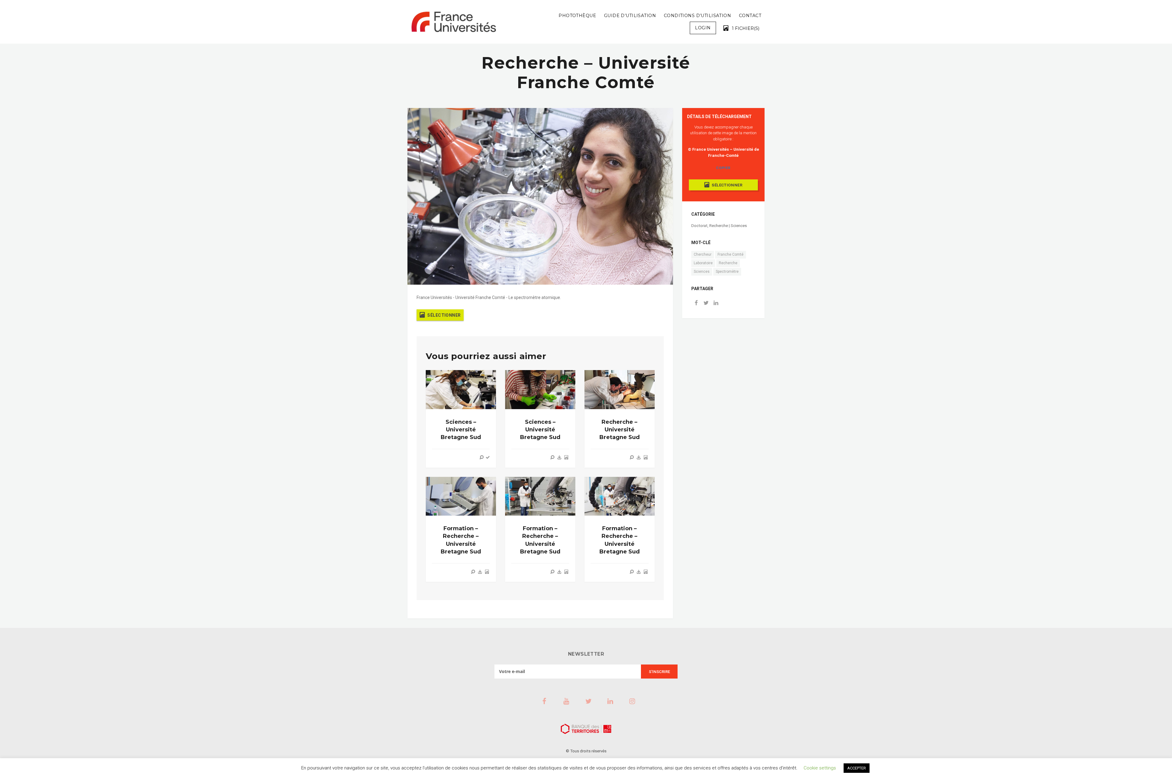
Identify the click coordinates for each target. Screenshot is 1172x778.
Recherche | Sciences (728, 225)
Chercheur (702, 254)
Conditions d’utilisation (697, 15)
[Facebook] (696, 303)
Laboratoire (703, 263)
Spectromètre (727, 271)
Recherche (728, 263)
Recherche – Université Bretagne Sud (619, 430)
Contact (750, 15)
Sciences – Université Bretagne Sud (461, 430)
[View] (482, 457)
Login (703, 28)
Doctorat (699, 225)
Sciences (702, 271)
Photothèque (577, 15)
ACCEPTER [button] (856, 768)
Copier (723, 168)
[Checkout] (488, 457)
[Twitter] (706, 303)
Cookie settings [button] (820, 768)
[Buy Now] (559, 457)
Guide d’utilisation (630, 15)
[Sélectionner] (566, 457)
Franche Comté (730, 254)
